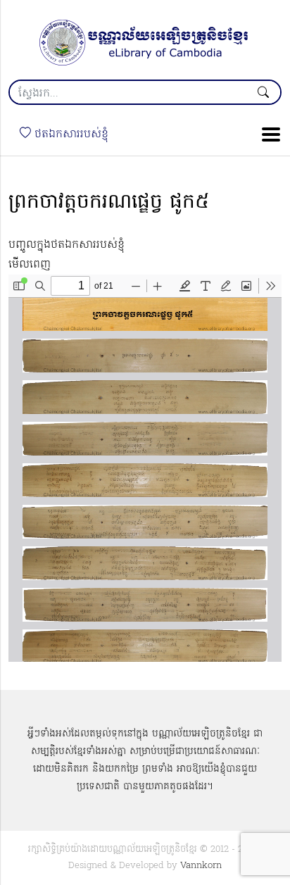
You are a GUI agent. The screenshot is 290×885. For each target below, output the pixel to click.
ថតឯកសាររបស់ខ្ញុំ (69, 134)
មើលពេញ (29, 264)
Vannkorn (201, 865)
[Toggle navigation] (267, 134)
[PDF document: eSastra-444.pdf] (145, 468)
